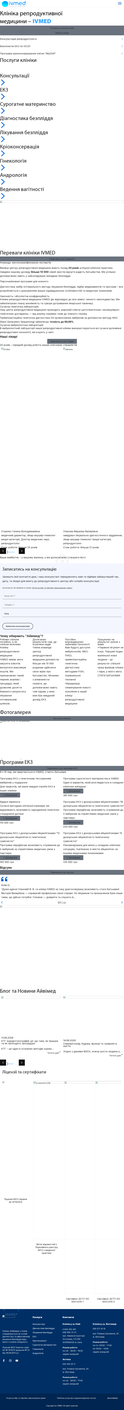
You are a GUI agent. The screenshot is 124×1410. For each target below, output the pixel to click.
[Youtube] (17, 1360)
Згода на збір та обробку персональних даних (26, 1398)
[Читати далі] (60, 1052)
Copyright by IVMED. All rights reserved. (62, 1406)
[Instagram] (10, 1360)
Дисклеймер (112, 1398)
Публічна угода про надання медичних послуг (76, 1398)
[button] (22, 551)
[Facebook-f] (3, 1360)
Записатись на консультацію (18, 626)
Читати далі (53, 1053)
